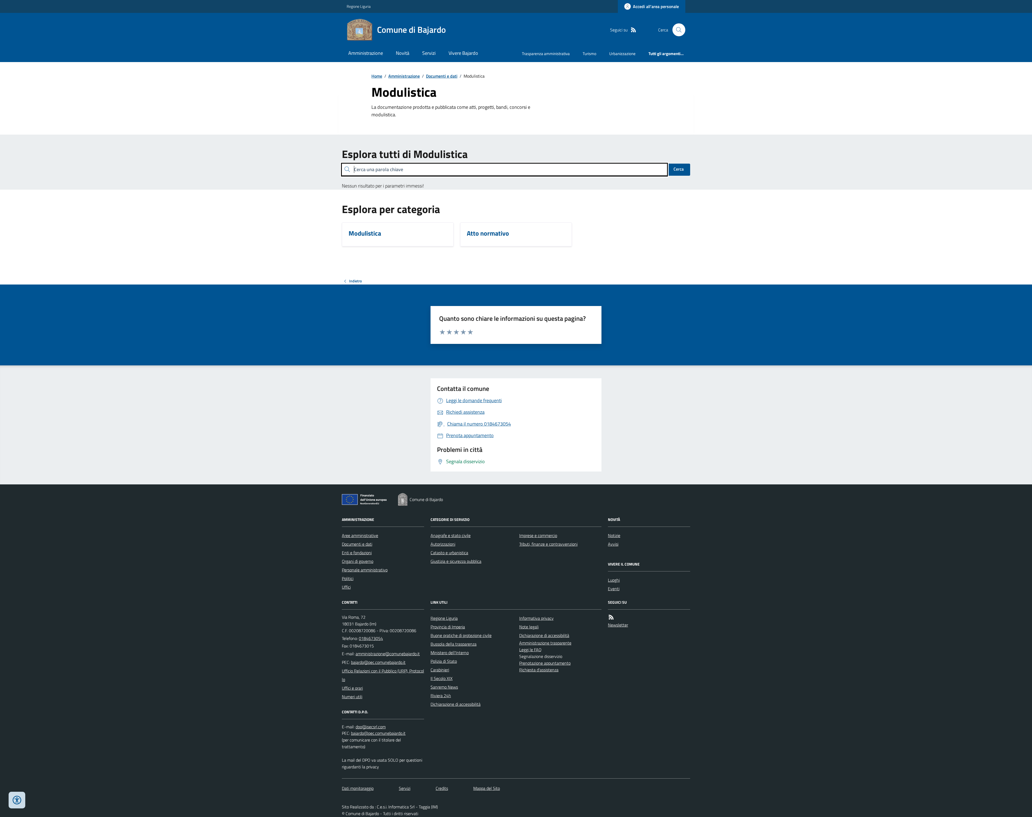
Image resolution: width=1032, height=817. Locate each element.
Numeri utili (352, 696)
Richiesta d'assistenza (538, 670)
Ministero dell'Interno (450, 652)
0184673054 (371, 638)
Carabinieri (440, 670)
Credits (442, 788)
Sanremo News (444, 687)
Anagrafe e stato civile (451, 535)
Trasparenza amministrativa (546, 54)
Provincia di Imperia (448, 627)
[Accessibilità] (17, 800)
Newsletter (618, 625)
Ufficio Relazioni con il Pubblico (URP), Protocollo (383, 675)
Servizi (429, 53)
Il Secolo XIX (442, 678)
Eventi (613, 588)
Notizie (614, 535)
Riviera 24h (441, 695)
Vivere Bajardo (463, 53)
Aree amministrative (360, 535)
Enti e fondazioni (357, 552)
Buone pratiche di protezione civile (461, 635)
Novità (402, 53)
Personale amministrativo (365, 570)
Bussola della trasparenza (453, 644)
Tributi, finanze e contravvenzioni (548, 544)
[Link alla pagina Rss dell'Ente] (611, 617)
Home (376, 76)
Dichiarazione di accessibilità (456, 704)
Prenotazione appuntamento (545, 663)
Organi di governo (357, 561)
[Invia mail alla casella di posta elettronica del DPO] (371, 727)
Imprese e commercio (538, 535)
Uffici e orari (352, 688)
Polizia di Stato (444, 661)
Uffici (346, 587)
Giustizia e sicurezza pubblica (456, 561)
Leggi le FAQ (530, 649)
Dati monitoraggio (358, 788)
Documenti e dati (441, 76)
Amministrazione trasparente (545, 643)
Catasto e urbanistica (449, 552)
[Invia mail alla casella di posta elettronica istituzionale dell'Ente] (388, 653)
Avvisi (613, 544)
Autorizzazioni (443, 544)
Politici (347, 578)
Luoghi (614, 580)
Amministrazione (365, 53)
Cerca (678, 169)
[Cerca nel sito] (676, 29)
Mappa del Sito (486, 788)
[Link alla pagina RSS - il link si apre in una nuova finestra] (633, 30)
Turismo (589, 54)
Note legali (529, 627)
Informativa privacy (536, 618)
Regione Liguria (359, 6)
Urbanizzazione (622, 54)
